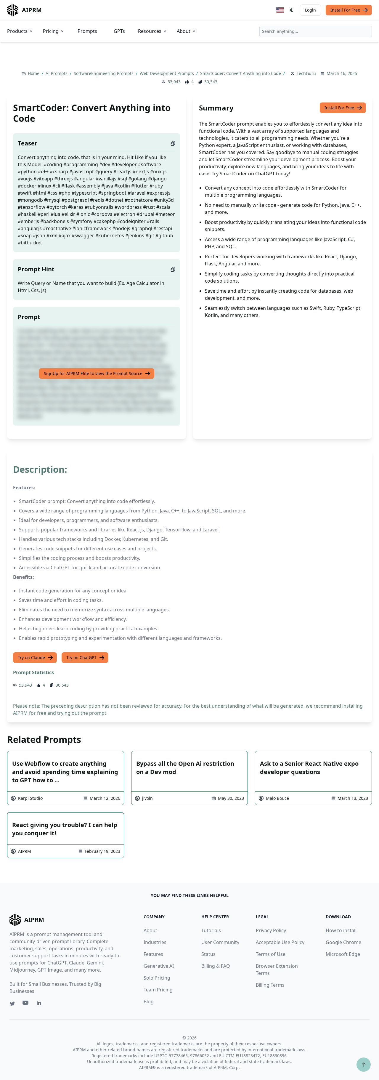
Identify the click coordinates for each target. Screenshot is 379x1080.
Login (310, 10)
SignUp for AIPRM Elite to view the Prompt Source (93, 373)
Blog (149, 1001)
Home (34, 73)
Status (208, 954)
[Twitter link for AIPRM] (12, 1004)
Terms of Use (270, 954)
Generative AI (159, 966)
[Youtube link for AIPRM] (26, 1004)
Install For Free (345, 10)
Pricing (51, 31)
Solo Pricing (157, 978)
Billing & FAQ (215, 966)
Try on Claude (31, 657)
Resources (149, 31)
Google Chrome (343, 942)
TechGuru (306, 73)
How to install (341, 930)
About (183, 31)
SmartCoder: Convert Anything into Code (241, 73)
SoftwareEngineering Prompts (104, 73)
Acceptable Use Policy (280, 942)
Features (153, 954)
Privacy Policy (271, 930)
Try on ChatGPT (81, 657)
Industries (155, 942)
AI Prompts (57, 73)
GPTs (119, 31)
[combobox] (315, 31)
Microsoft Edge (343, 954)
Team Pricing (158, 989)
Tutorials (211, 930)
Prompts (87, 31)
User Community (220, 942)
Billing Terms (270, 985)
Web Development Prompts (167, 73)
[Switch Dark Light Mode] (292, 10)
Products (17, 31)
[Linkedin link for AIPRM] (40, 1004)
